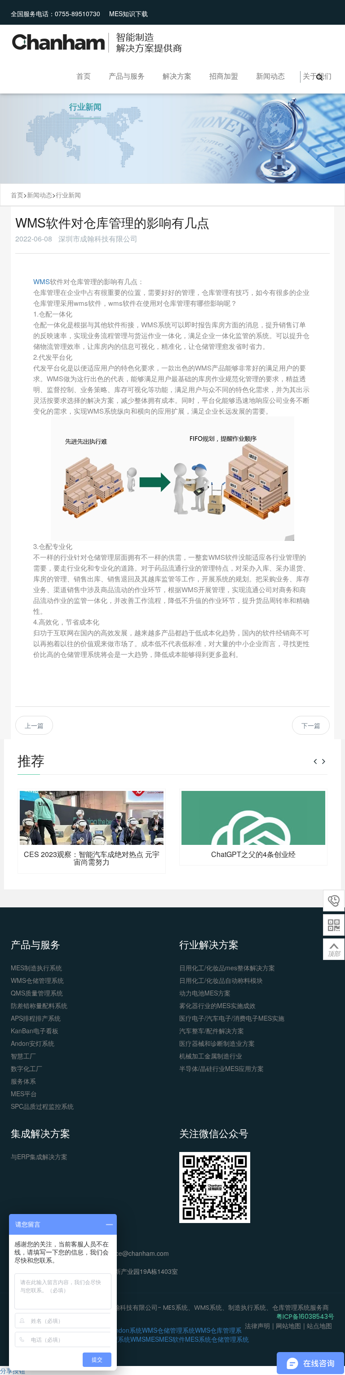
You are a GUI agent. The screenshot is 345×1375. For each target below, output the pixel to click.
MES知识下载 (128, 13)
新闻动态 (270, 76)
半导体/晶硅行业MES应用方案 (221, 1068)
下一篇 (310, 725)
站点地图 (319, 1325)
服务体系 (23, 1080)
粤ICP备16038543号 (305, 1316)
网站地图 (288, 1325)
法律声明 (257, 1325)
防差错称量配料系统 (39, 1005)
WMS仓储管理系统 (37, 980)
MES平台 (24, 1093)
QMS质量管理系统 (37, 992)
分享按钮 (12, 1370)
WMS (41, 281)
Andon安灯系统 (32, 1043)
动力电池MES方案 (204, 992)
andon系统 (126, 1330)
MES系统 (198, 1339)
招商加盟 (223, 76)
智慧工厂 (23, 1055)
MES (152, 1339)
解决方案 (177, 76)
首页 (83, 76)
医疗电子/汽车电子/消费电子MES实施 (231, 1017)
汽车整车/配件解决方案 (211, 1030)
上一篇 (34, 725)
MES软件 (172, 1339)
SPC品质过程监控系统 (42, 1106)
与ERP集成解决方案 (39, 1156)
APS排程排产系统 (36, 1017)
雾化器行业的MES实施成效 (217, 1005)
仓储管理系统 (230, 1339)
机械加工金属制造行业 (210, 1055)
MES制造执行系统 (36, 967)
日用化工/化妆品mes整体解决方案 (227, 967)
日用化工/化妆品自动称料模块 (221, 980)
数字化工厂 (26, 1068)
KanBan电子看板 (34, 1030)
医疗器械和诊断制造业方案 (217, 1043)
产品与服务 (127, 76)
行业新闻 (68, 194)
